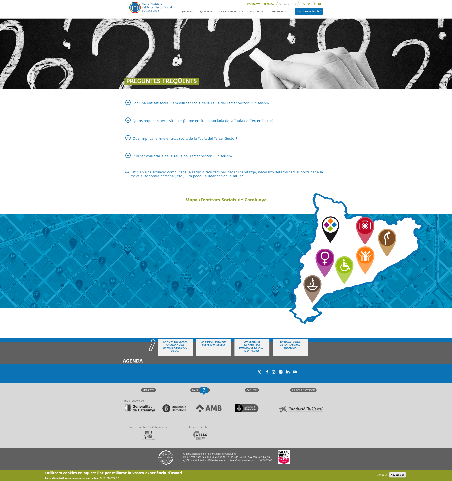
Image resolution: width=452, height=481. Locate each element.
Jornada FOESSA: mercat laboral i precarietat (290, 345)
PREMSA (268, 4)
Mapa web (148, 390)
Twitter (306, 3)
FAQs (195, 390)
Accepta (382, 474)
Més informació (109, 478)
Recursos (279, 11)
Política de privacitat (303, 390)
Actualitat (257, 11)
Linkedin (311, 3)
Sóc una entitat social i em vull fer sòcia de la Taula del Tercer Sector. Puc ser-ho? (200, 103)
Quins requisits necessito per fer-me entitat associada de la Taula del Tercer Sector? (202, 121)
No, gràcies (397, 474)
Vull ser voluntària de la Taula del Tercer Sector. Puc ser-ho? (182, 156)
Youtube (322, 3)
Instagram (316, 3)
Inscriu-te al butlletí (309, 11)
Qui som (187, 11)
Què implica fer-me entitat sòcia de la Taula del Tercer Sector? (184, 138)
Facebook (266, 376)
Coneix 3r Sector (231, 11)
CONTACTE (253, 4)
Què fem (206, 11)
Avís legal (251, 390)
